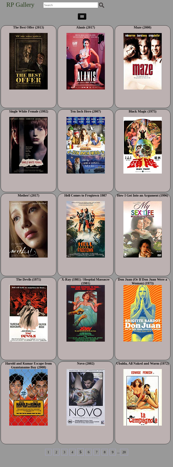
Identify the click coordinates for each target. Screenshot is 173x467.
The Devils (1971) (28, 279)
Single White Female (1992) (28, 111)
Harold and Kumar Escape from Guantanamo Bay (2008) (28, 365)
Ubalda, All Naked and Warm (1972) (142, 363)
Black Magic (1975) (142, 111)
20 (124, 452)
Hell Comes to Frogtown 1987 (85, 195)
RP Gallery (20, 4)
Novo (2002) (85, 363)
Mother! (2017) (28, 195)
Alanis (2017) (85, 27)
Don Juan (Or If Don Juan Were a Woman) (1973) (142, 281)
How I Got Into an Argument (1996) (142, 195)
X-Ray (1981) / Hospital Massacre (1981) (85, 281)
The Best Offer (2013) (28, 27)
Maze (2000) (142, 27)
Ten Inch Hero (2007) (85, 111)
